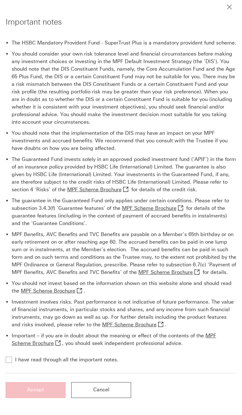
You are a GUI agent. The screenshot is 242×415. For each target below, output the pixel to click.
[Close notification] (229, 7)
